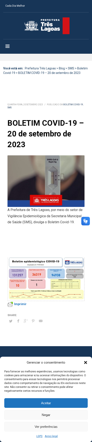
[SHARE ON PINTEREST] (33, 321)
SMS (9, 107)
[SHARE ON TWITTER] (10, 321)
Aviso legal (51, 436)
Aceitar (46, 403)
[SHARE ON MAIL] (40, 321)
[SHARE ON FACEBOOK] (18, 321)
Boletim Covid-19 (73, 104)
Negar (46, 415)
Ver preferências (46, 426)
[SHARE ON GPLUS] (25, 321)
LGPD (39, 436)
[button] (85, 362)
